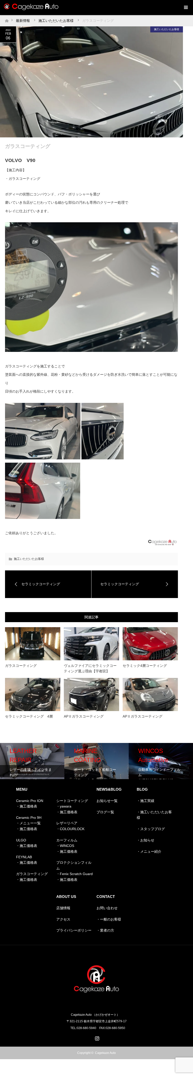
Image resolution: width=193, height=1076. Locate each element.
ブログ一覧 (105, 812)
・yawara (63, 806)
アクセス (63, 919)
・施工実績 (145, 801)
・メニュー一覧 (28, 823)
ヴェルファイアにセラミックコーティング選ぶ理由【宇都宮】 (90, 668)
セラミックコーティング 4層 (29, 716)
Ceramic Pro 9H (28, 818)
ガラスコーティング (21, 666)
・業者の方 (105, 930)
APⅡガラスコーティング (84, 716)
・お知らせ (145, 840)
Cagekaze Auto (105, 1053)
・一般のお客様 (108, 919)
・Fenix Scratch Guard (74, 874)
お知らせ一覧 (107, 801)
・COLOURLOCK (70, 829)
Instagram (96, 1037)
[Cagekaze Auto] (96, 1004)
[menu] (185, 7)
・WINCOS (65, 846)
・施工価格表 (26, 806)
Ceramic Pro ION (29, 801)
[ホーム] (6, 19)
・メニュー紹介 (149, 851)
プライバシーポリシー (73, 930)
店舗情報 (63, 908)
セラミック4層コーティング (145, 666)
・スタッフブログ (151, 829)
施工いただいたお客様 (166, 29)
